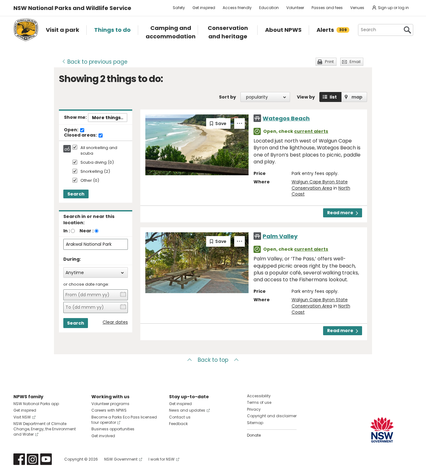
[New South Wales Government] (382, 429)
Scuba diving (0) (97, 162)
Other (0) (89, 180)
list (333, 97)
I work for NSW (161, 459)
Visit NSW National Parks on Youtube (46, 459)
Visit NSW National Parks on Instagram (32, 459)
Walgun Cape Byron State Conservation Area (320, 185)
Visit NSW (22, 417)
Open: (71, 130)
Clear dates (115, 322)
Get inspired (203, 7)
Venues (357, 7)
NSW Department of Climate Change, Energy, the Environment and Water (44, 429)
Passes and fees (327, 7)
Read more (340, 213)
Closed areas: (81, 135)
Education (269, 7)
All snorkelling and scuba (98, 150)
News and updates (187, 410)
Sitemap (255, 422)
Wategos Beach (286, 118)
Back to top (213, 360)
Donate (254, 435)
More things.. (107, 117)
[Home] (25, 30)
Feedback (178, 423)
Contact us (180, 417)
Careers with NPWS (109, 410)
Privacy (254, 409)
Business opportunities (112, 429)
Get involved (103, 435)
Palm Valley (280, 236)
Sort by (227, 97)
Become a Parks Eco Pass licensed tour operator (124, 419)
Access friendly (237, 7)
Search (76, 194)
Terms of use (259, 402)
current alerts (311, 131)
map (356, 97)
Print (329, 62)
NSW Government (121, 459)
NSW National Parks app (36, 403)
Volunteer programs (110, 403)
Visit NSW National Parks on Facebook (19, 459)
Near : (87, 231)
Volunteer (295, 7)
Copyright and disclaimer (272, 415)
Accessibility (259, 396)
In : (66, 231)
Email (355, 62)
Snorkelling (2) (95, 171)
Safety (179, 7)
